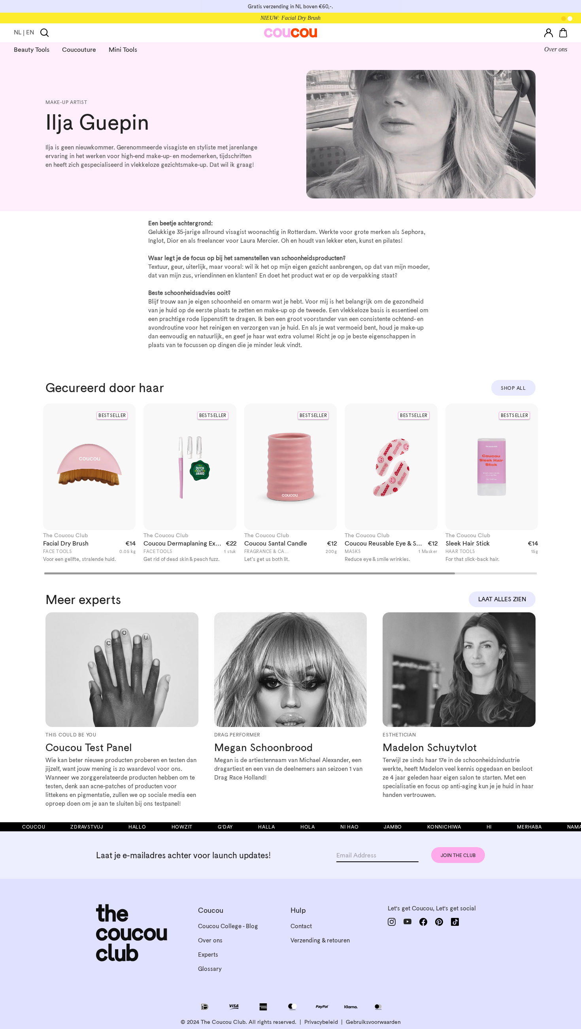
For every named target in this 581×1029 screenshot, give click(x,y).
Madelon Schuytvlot (430, 747)
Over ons (555, 49)
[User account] (548, 32)
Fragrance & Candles (271, 551)
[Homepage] (290, 33)
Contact (301, 926)
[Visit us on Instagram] (392, 922)
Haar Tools (460, 551)
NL (17, 32)
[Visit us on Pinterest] (439, 922)
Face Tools (57, 551)
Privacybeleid (321, 1021)
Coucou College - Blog (228, 926)
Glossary (210, 968)
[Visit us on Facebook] (423, 922)
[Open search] (44, 32)
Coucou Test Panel (88, 747)
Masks (353, 551)
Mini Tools (123, 49)
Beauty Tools (31, 49)
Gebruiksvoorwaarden (373, 1021)
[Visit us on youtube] (407, 922)
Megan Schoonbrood (263, 747)
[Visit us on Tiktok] (455, 922)
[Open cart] (563, 33)
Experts (208, 954)
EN (30, 32)
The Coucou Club (65, 535)
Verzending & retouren (320, 940)
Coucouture (79, 49)
